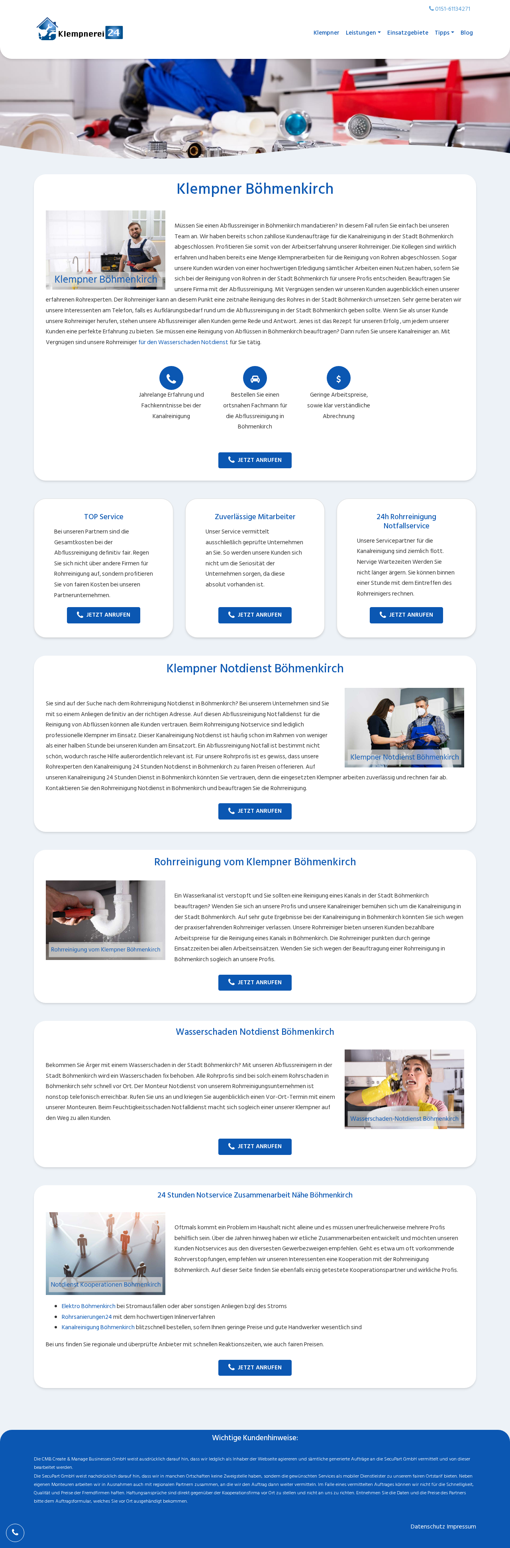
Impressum (461, 1527)
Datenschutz (428, 1527)
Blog (467, 33)
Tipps (442, 33)
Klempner (326, 33)
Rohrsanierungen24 (87, 1317)
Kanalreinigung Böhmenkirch (98, 1327)
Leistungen (361, 33)
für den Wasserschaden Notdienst (183, 342)
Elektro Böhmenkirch (89, 1306)
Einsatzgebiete (407, 33)
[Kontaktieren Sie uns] (15, 1533)
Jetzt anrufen (260, 460)
